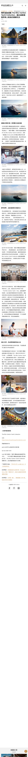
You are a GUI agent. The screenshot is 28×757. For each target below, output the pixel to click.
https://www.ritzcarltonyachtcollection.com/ (14, 440)
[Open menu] (25, 5)
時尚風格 (11, 11)
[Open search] (22, 5)
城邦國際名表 (4, 11)
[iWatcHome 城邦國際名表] (7, 5)
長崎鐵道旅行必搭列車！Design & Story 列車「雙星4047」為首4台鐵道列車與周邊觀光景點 (14, 472)
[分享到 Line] (18, 488)
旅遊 (3, 24)
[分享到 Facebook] (9, 488)
